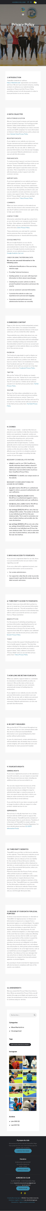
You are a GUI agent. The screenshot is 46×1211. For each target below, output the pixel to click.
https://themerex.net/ (14, 82)
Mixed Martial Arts (17, 1027)
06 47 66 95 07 (26, 1185)
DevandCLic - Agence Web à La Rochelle (23, 1202)
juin (14, 1121)
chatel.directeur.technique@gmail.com (25, 1183)
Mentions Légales (14, 1200)
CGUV (22, 1200)
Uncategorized (16, 1031)
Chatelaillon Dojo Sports (20, 1044)
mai (14, 1125)
